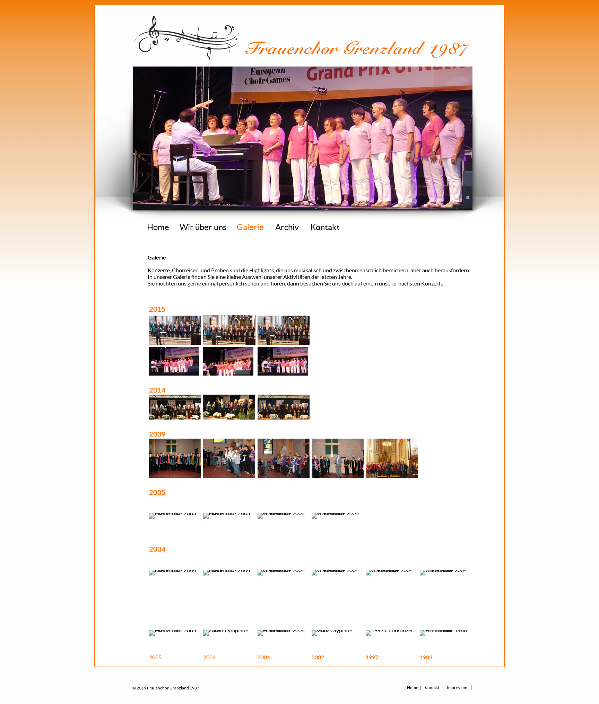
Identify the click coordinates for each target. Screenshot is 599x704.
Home (158, 227)
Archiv (287, 227)
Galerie (250, 227)
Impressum (457, 687)
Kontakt (325, 227)
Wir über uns (203, 227)
